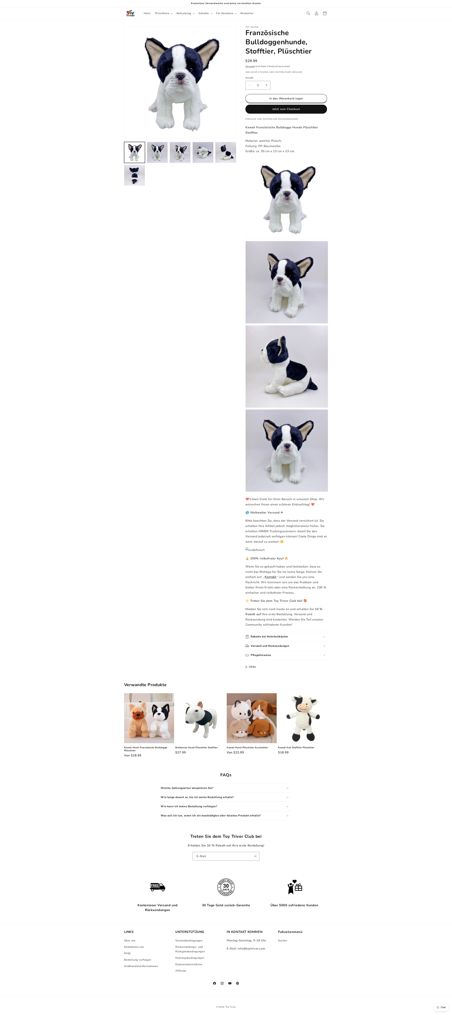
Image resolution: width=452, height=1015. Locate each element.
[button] (163, 13)
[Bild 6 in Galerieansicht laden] (134, 175)
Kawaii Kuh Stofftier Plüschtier (296, 747)
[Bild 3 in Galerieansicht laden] (180, 152)
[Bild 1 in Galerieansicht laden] (134, 152)
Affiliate (180, 970)
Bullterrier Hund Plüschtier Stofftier (196, 747)
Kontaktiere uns (134, 947)
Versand (250, 66)
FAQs (127, 953)
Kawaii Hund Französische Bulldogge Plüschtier (145, 749)
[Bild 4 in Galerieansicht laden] (202, 152)
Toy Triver (230, 1006)
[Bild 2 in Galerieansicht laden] (157, 152)
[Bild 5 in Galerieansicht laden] (225, 152)
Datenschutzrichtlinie (188, 964)
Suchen (282, 940)
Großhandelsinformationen (141, 966)
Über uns (130, 940)
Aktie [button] (252, 666)
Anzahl (249, 77)
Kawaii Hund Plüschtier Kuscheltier (247, 747)
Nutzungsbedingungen (189, 958)
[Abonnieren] (255, 856)
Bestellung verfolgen (137, 959)
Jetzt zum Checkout (286, 109)
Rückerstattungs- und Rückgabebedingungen (190, 949)
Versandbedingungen (188, 940)
